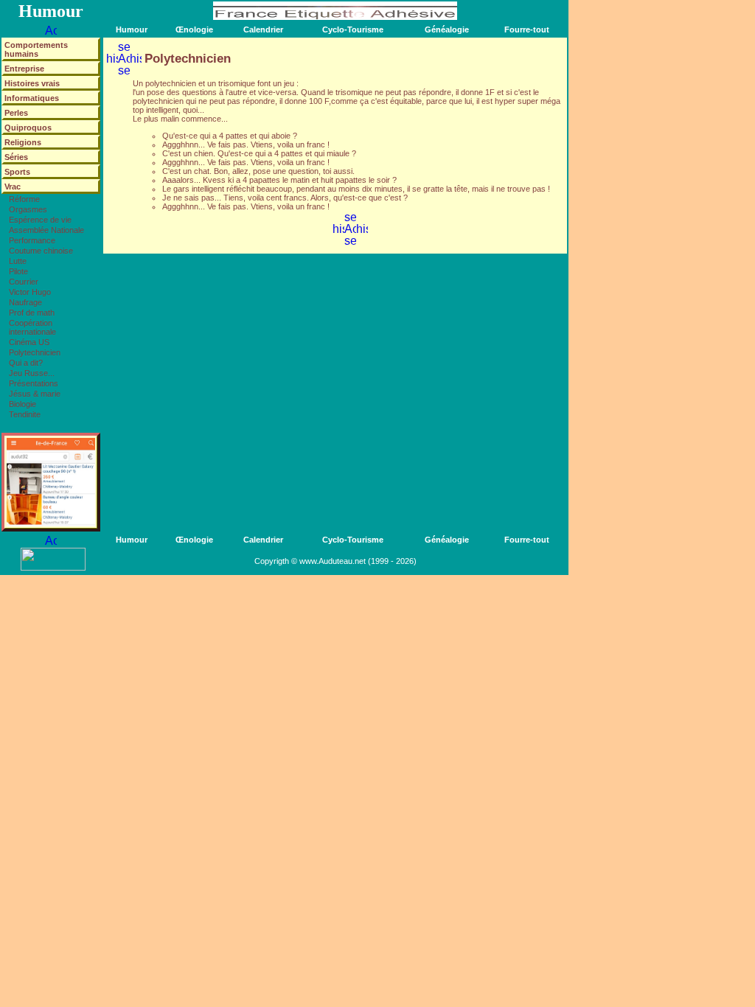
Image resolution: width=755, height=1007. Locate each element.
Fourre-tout (526, 29)
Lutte (18, 261)
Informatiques (31, 98)
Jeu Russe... (32, 373)
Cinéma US (29, 342)
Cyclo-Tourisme (352, 29)
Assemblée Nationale (46, 230)
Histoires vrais (32, 83)
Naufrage (25, 302)
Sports (17, 171)
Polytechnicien (34, 352)
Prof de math (32, 312)
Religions (22, 142)
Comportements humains (36, 49)
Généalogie (447, 29)
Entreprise (24, 68)
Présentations (33, 383)
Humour (131, 29)
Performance (32, 240)
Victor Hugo (30, 292)
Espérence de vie (40, 219)
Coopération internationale (32, 327)
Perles (16, 112)
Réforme (24, 199)
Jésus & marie (34, 393)
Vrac (12, 186)
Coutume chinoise (41, 250)
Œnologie (194, 29)
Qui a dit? (26, 362)
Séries (16, 157)
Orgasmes (28, 209)
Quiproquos (28, 127)
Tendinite (25, 414)
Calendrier (263, 29)
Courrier (23, 281)
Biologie (22, 404)
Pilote (18, 271)
